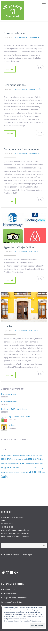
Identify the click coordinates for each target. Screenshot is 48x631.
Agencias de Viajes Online (19, 247)
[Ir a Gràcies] (24, 307)
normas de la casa (28, 468)
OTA (35, 468)
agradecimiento (19, 455)
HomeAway (4, 463)
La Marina (28, 463)
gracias (43, 459)
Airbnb (26, 455)
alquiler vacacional (33, 455)
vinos (43, 472)
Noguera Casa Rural (12, 467)
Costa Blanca (33, 458)
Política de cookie (35, 621)
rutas (26, 472)
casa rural (23, 459)
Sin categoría (34, 37)
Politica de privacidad (10, 554)
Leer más (10, 69)
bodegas (41, 455)
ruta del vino (21, 472)
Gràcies (8, 326)
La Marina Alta (35, 463)
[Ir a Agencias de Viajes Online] (24, 228)
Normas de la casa (14, 33)
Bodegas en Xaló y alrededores (21, 149)
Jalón (22, 463)
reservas (15, 472)
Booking (6, 458)
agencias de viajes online (8, 455)
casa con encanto (15, 459)
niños (41, 463)
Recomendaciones (15, 85)
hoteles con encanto (13, 463)
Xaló (4, 476)
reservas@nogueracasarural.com (15, 530)
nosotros (33, 251)
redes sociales (9, 472)
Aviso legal (27, 554)
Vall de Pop (35, 471)
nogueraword (21, 37)
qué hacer (39, 468)
